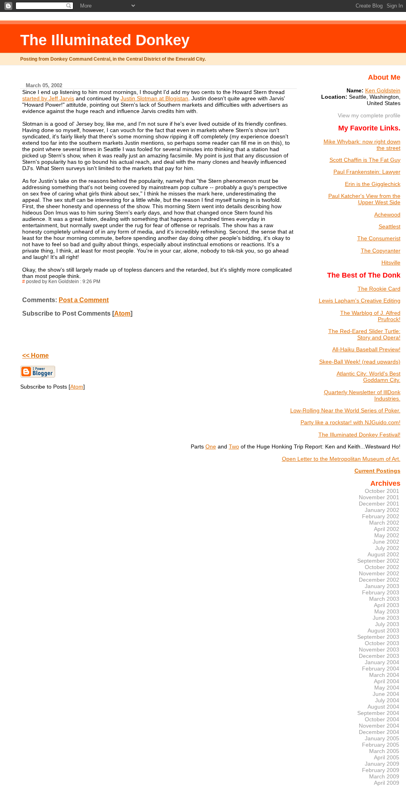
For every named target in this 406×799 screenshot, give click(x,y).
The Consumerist (378, 238)
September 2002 (378, 561)
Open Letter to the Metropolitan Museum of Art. (341, 459)
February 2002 (380, 516)
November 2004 (379, 725)
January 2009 (382, 764)
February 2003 (380, 592)
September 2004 (378, 713)
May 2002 (386, 535)
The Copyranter (380, 250)
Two (234, 446)
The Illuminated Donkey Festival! (359, 434)
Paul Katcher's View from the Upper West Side (364, 199)
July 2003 (387, 624)
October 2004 (382, 719)
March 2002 (384, 522)
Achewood (387, 214)
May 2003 (386, 611)
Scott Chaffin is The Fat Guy (364, 160)
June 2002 (386, 541)
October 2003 (382, 643)
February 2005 (380, 745)
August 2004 (383, 706)
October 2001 (382, 491)
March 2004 (384, 675)
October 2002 (382, 567)
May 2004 (386, 687)
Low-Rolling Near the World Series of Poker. (345, 410)
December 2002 (379, 580)
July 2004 (387, 700)
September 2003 (378, 637)
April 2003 (386, 605)
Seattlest (389, 226)
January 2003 (382, 586)
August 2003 (383, 630)
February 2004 (380, 668)
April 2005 (386, 757)
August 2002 (383, 554)
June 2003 (386, 618)
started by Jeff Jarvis (48, 98)
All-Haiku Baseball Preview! (366, 349)
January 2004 (382, 662)
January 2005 (382, 738)
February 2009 (380, 770)
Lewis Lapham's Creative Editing (359, 300)
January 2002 (382, 510)
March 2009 (384, 776)
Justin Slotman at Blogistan (154, 98)
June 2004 (386, 694)
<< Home (35, 355)
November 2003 (379, 649)
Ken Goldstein (382, 90)
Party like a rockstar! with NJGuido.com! (350, 422)
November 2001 (379, 497)
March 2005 (384, 751)
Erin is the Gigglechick (372, 184)
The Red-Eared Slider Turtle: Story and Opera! (364, 334)
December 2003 (379, 656)
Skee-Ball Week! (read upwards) (359, 361)
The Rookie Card (379, 288)
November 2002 (379, 573)
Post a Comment (84, 300)
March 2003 (384, 599)
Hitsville (390, 262)
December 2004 (379, 732)
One (210, 446)
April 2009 (386, 783)
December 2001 (379, 503)
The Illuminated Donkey (105, 39)
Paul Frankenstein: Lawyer (366, 172)
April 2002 (386, 529)
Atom (122, 313)
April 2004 (386, 681)
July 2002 (387, 548)
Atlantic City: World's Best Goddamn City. (368, 376)
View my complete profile (369, 115)
